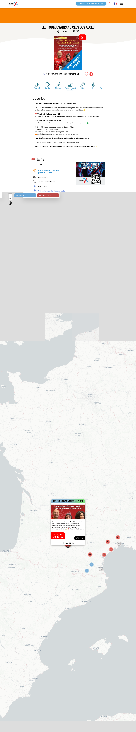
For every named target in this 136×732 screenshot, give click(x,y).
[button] (91, 564)
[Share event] (91, 74)
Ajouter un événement (89, 3)
